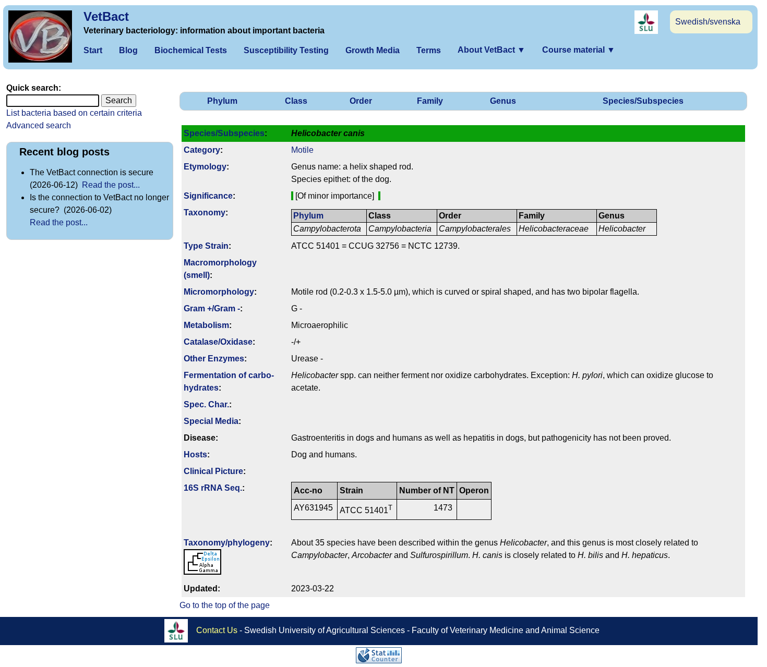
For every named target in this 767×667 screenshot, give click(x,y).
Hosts (195, 454)
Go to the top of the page (224, 605)
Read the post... (111, 184)
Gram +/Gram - (212, 308)
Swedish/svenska (707, 21)
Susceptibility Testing (286, 50)
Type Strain (206, 245)
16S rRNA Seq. (213, 487)
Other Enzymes (214, 358)
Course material (578, 49)
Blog (128, 50)
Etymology (205, 166)
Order (361, 100)
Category (202, 149)
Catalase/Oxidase (218, 341)
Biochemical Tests (190, 50)
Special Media (211, 421)
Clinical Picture (213, 471)
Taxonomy (204, 212)
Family (430, 100)
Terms (428, 50)
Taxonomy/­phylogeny (227, 542)
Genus (503, 100)
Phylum (222, 100)
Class (296, 100)
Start (92, 50)
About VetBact (491, 49)
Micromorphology (219, 291)
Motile (302, 149)
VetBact (106, 16)
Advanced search (38, 125)
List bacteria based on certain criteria (74, 112)
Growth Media (372, 50)
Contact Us (216, 629)
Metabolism (206, 325)
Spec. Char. (206, 404)
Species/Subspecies (643, 100)
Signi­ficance (208, 195)
